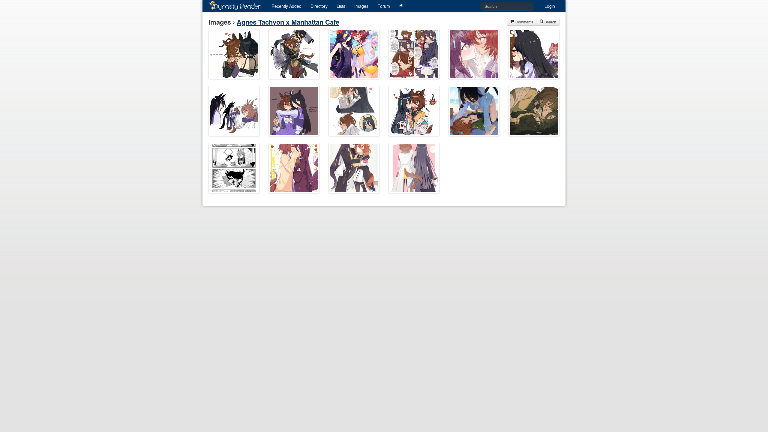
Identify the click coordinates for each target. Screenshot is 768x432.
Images (361, 6)
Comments (523, 21)
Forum (383, 6)
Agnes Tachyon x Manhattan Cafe (288, 22)
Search (550, 21)
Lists (341, 6)
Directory (319, 6)
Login (549, 6)
